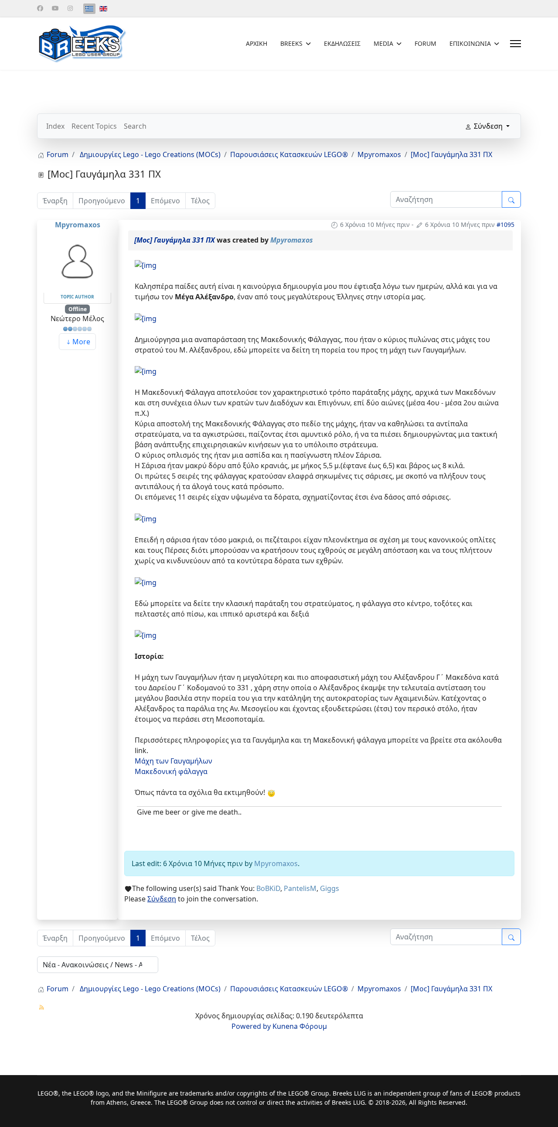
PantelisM (300, 888)
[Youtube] (55, 8)
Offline (77, 309)
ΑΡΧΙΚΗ (256, 43)
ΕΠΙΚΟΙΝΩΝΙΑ (470, 43)
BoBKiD (268, 888)
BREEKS (291, 43)
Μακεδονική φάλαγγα (171, 771)
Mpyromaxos (77, 225)
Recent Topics (94, 126)
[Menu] (515, 43)
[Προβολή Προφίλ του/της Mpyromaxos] (77, 260)
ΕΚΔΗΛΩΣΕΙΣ (342, 43)
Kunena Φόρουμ (299, 1026)
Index (55, 126)
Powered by (251, 1026)
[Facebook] (40, 8)
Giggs (329, 888)
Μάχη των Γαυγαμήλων (173, 761)
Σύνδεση (161, 899)
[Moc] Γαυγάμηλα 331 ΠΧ (174, 240)
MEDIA (383, 43)
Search (135, 126)
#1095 (505, 224)
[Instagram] (70, 8)
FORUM (425, 43)
